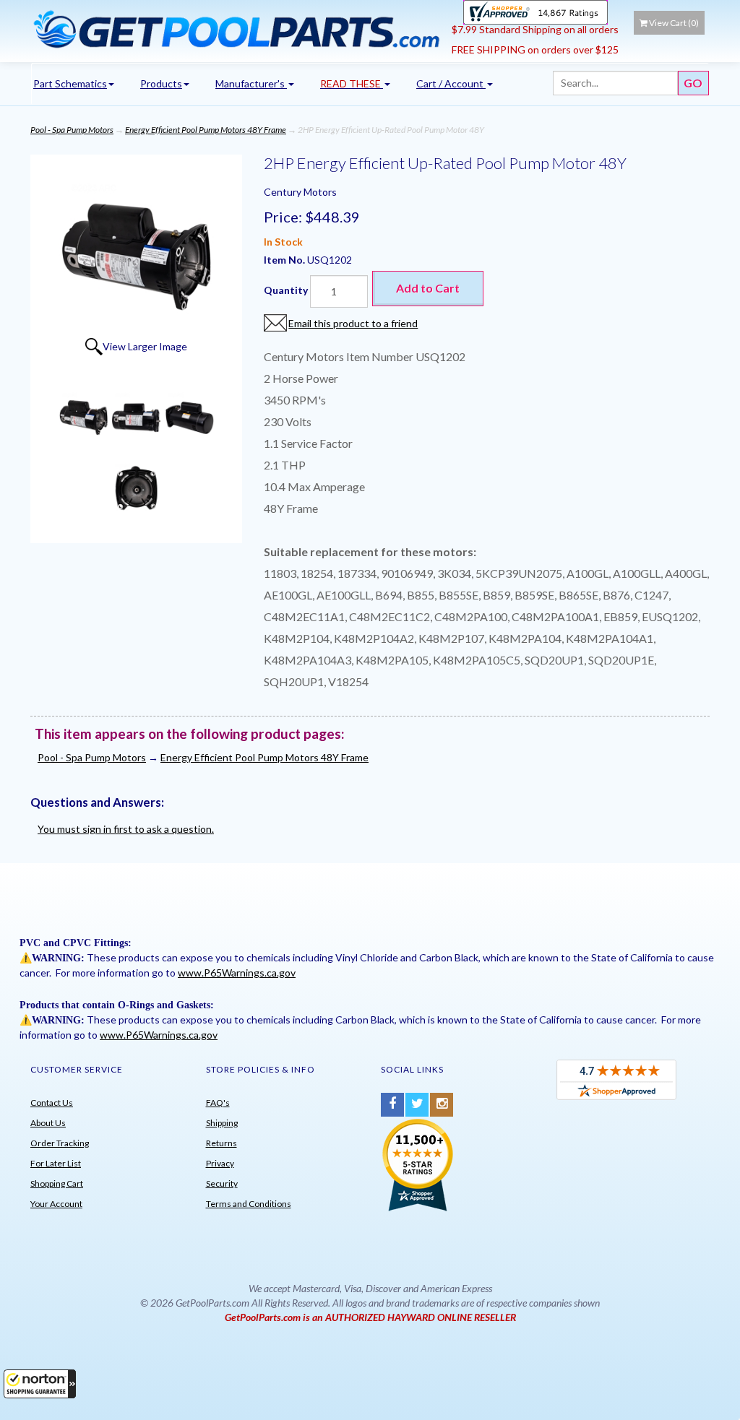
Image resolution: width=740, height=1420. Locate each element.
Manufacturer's (251, 83)
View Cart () (674, 22)
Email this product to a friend (353, 323)
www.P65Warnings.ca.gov (237, 972)
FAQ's (218, 1102)
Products (161, 83)
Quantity (286, 290)
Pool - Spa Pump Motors (71, 129)
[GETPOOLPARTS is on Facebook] (392, 1104)
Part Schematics (70, 83)
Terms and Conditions (248, 1203)
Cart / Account (451, 83)
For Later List (55, 1163)
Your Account (56, 1203)
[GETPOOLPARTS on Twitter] (417, 1104)
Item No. (285, 260)
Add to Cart (428, 288)
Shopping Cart (56, 1183)
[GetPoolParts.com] (236, 29)
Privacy (220, 1163)
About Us (48, 1122)
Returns (221, 1143)
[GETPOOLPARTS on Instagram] (441, 1104)
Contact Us (51, 1102)
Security (222, 1183)
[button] (40, 1383)
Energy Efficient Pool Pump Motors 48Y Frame (205, 129)
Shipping (222, 1122)
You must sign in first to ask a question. (126, 829)
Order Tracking (59, 1143)
